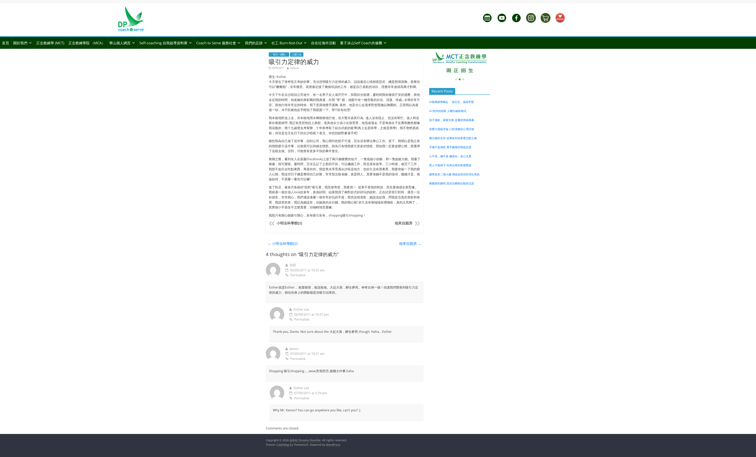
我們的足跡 (254, 43)
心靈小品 (296, 54)
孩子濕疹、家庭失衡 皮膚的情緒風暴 (451, 120)
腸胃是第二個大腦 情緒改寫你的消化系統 (454, 174)
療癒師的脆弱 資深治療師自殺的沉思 (451, 183)
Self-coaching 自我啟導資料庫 (163, 43)
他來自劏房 (403, 223)
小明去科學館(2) (289, 223)
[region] (459, 65)
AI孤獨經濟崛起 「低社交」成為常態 (451, 102)
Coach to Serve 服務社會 (216, 43)
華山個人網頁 (120, 43)
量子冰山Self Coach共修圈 (361, 43)
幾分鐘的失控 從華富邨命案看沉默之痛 (453, 138)
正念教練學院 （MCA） (86, 43)
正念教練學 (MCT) (50, 43)
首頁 (5, 43)
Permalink (297, 275)
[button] (459, 62)
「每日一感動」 (279, 54)
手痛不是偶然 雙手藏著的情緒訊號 (450, 147)
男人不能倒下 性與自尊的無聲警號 (450, 165)
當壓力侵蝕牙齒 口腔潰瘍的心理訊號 (451, 129)
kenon (294, 349)
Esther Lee (301, 309)
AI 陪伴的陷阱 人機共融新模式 (447, 111)
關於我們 (20, 43)
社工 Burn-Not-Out (286, 43)
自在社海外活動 (323, 43)
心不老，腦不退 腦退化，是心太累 (450, 156)
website (294, 68)
